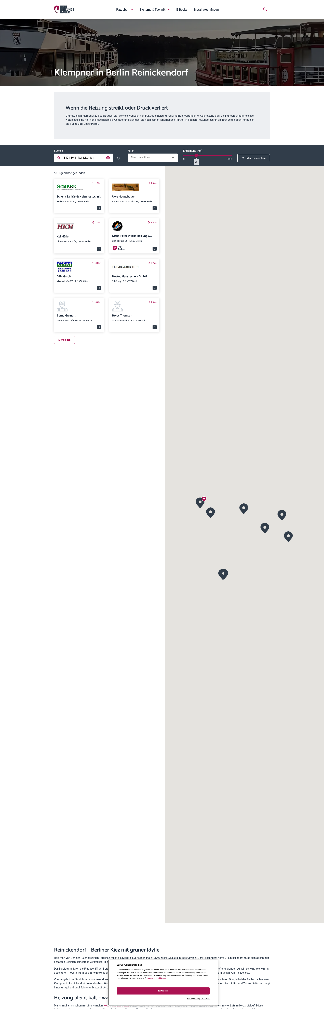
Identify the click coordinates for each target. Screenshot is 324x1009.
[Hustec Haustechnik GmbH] (223, 574)
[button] (244, 508)
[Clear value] (108, 158)
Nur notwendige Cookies (198, 999)
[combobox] (84, 158)
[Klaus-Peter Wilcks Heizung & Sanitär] (200, 502)
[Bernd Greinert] (282, 514)
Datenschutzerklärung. (156, 978)
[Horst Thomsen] (288, 536)
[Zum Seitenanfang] (266, 1001)
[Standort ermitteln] (118, 158)
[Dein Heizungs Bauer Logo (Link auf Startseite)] (64, 9)
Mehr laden (64, 339)
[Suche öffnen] (265, 9)
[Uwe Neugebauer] (210, 512)
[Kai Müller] (265, 527)
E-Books (181, 9)
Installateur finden (206, 9)
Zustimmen (163, 991)
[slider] (196, 155)
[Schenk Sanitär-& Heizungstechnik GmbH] (244, 508)
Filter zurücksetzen (256, 158)
